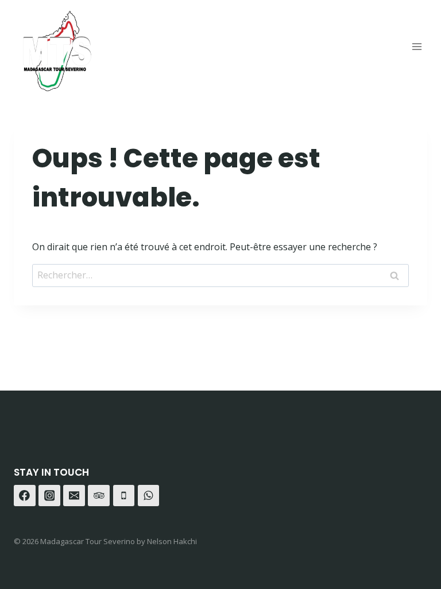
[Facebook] (25, 496)
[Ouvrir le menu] (416, 46)
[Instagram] (49, 496)
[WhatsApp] (149, 496)
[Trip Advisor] (99, 496)
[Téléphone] (124, 496)
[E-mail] (74, 496)
